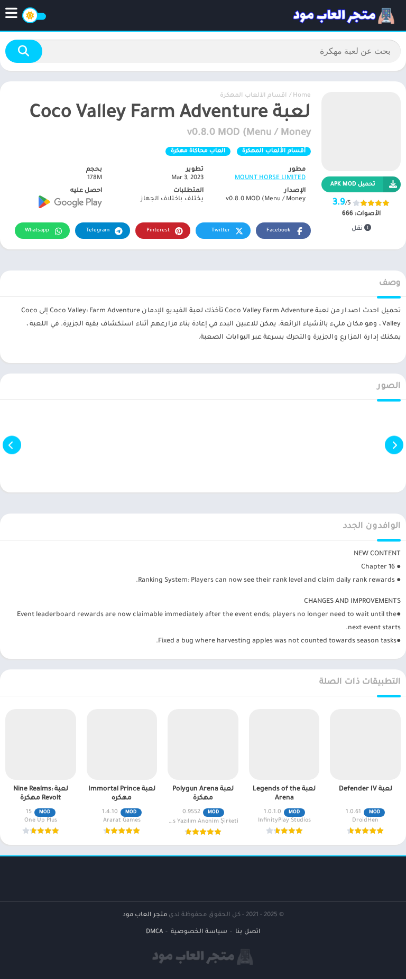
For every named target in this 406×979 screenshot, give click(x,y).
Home (302, 95)
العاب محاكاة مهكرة (198, 151)
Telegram (97, 231)
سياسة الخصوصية (199, 932)
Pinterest (158, 231)
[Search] (23, 51)
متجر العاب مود (145, 915)
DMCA (154, 932)
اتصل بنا (247, 932)
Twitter (220, 231)
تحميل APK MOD (352, 184)
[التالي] (12, 445)
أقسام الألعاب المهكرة (253, 95)
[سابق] (394, 445)
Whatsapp (37, 231)
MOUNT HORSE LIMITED (270, 178)
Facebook (278, 231)
